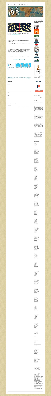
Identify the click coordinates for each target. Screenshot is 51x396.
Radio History (35, 381)
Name (9, 92)
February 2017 (35, 245)
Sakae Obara (35, 353)
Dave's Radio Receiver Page (37, 339)
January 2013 (35, 289)
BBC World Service (36, 374)
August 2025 (35, 154)
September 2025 (36, 153)
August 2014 (35, 272)
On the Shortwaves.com (36, 348)
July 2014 (35, 273)
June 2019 (35, 220)
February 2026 (35, 148)
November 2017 (36, 237)
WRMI (40, 388)
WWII (41, 388)
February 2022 (35, 191)
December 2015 (36, 258)
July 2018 (35, 230)
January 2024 (35, 171)
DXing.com (35, 342)
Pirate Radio (36, 380)
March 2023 (35, 180)
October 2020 (35, 206)
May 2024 (35, 167)
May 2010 (35, 318)
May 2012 (35, 296)
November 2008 (36, 333)
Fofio (34, 343)
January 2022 (35, 192)
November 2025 (36, 151)
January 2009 (35, 331)
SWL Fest (35, 360)
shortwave (36, 383)
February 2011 (35, 310)
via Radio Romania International (16, 34)
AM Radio (35, 373)
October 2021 (35, 195)
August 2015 (35, 261)
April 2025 (35, 157)
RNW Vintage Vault (36, 352)
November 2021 (36, 194)
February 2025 (35, 159)
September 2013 (36, 282)
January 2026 (35, 149)
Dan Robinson (41, 375)
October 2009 (35, 324)
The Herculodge (36, 362)
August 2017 (35, 240)
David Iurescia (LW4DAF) (36, 375)
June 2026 (35, 145)
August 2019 (35, 218)
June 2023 (35, 177)
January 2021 (35, 203)
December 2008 (36, 332)
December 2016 (36, 247)
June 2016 (35, 252)
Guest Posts (40, 377)
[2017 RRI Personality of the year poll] (11, 65)
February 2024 (35, 170)
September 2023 (36, 174)
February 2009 (35, 330)
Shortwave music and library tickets (38, 131)
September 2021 (36, 196)
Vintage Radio (35, 387)
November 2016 (36, 248)
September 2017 (36, 239)
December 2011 (36, 301)
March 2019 (35, 223)
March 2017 (35, 244)
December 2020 (36, 204)
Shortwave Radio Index (36, 357)
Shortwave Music (41, 384)
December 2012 (36, 290)
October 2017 (35, 238)
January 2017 (35, 246)
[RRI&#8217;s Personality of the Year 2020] (27, 65)
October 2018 (35, 227)
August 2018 (35, 229)
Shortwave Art (40, 383)
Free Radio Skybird (36, 377)
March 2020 (35, 212)
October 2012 (35, 292)
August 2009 (35, 326)
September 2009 (36, 325)
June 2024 (35, 166)
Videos (41, 387)
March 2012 (35, 298)
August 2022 (35, 186)
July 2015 (35, 262)
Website (9, 98)
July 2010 (35, 316)
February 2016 (35, 256)
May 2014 (35, 275)
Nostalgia (35, 380)
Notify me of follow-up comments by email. (13, 101)
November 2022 (36, 183)
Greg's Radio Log (36, 345)
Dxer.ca (35, 341)
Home (8, 4)
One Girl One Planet (36, 349)
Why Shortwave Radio (36, 388)
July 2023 (35, 176)
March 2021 (35, 201)
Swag (11, 4)
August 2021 (35, 197)
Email (8, 95)
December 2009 (36, 322)
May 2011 (35, 307)
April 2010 (35, 319)
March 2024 (35, 169)
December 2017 (36, 236)
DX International (36, 340)
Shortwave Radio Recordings (37, 385)
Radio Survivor (35, 351)
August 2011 (35, 304)
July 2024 (35, 165)
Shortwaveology (36, 358)
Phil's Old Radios (36, 350)
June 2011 (35, 306)
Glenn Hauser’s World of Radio (37, 344)
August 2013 (35, 283)
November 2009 (36, 323)
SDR (38, 382)
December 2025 (36, 150)
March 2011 (35, 309)
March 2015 (35, 266)
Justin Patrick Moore (37, 379)
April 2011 (35, 308)
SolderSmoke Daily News (37, 359)
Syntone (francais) (36, 361)
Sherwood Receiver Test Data (37, 367)
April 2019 (35, 222)
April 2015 (35, 265)
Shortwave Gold (36, 384)
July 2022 (35, 187)
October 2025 (35, 152)
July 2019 (35, 219)
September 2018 (36, 228)
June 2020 (35, 209)
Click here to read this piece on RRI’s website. (19, 59)
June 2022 (35, 188)
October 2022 (35, 184)
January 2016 (35, 257)
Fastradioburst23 (39, 376)
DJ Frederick (41, 376)
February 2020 (35, 213)
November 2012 (36, 291)
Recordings (36, 382)
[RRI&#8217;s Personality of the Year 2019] (19, 65)
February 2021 (35, 202)
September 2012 (36, 293)
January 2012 (35, 300)
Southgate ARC (36, 387)
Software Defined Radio (37, 386)
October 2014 (35, 270)
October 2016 (35, 249)
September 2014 (36, 271)
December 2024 (36, 161)
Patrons (14, 4)
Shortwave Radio (38, 385)
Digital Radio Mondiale (36, 376)
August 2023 (35, 175)
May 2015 (35, 264)
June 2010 (35, 317)
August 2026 (35, 143)
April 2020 (35, 211)
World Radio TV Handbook (37, 369)
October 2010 (35, 313)
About (28, 4)
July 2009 (35, 327)
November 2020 (36, 205)
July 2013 (35, 284)
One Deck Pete (38, 380)
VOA (37, 387)
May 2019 (35, 221)
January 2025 (35, 160)
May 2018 (35, 232)
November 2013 (36, 280)
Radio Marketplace (23, 4)
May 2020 (35, 210)
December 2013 (36, 279)
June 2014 (35, 274)
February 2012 (35, 299)
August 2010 (35, 315)
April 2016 (35, 254)
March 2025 (35, 158)
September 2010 (36, 314)
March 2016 (35, 255)
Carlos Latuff (36, 375)
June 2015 (35, 263)
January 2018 (35, 235)
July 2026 (35, 144)
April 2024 (35, 168)
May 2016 (35, 253)
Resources (18, 4)
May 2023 (35, 178)
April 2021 (35, 200)
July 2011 (35, 305)
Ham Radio (36, 378)
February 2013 (35, 288)
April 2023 (35, 179)
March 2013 (35, 287)
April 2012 (35, 297)
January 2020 (35, 214)
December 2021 (36, 193)
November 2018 (36, 226)
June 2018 (35, 231)
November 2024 (36, 162)
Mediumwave (41, 379)
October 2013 (35, 281)
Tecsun (39, 387)
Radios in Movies (40, 381)
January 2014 (35, 278)
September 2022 (36, 185)
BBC (39, 373)
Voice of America (41, 387)
